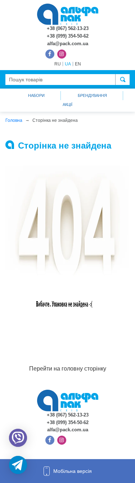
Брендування (92, 95)
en (78, 64)
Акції (67, 104)
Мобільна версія (72, 471)
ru (57, 64)
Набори (36, 95)
